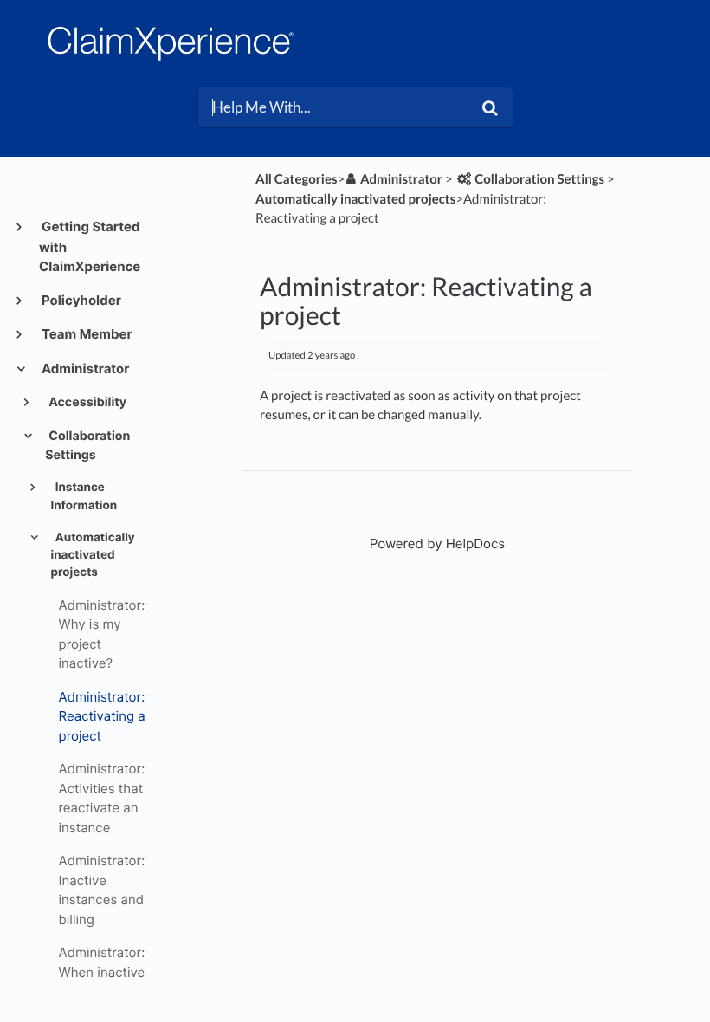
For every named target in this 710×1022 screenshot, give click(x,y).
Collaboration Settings (87, 445)
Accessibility (86, 402)
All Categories (296, 179)
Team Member (85, 334)
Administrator (84, 368)
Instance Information (84, 496)
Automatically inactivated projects (93, 555)
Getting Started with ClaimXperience (89, 246)
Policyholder (80, 300)
